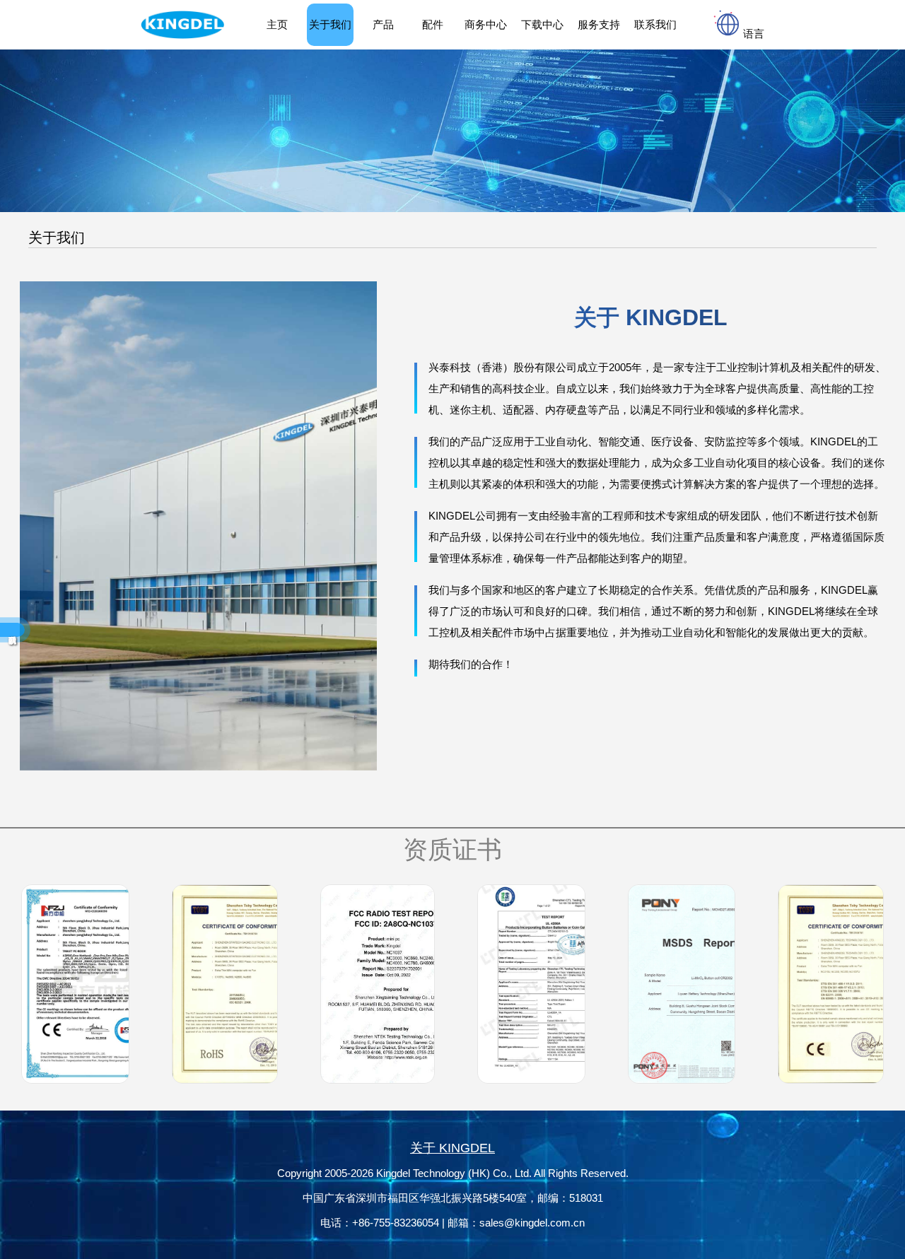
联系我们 (655, 24)
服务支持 (599, 24)
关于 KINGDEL (452, 1147)
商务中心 (486, 24)
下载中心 (542, 24)
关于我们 (330, 24)
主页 (277, 24)
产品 (383, 24)
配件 (432, 24)
